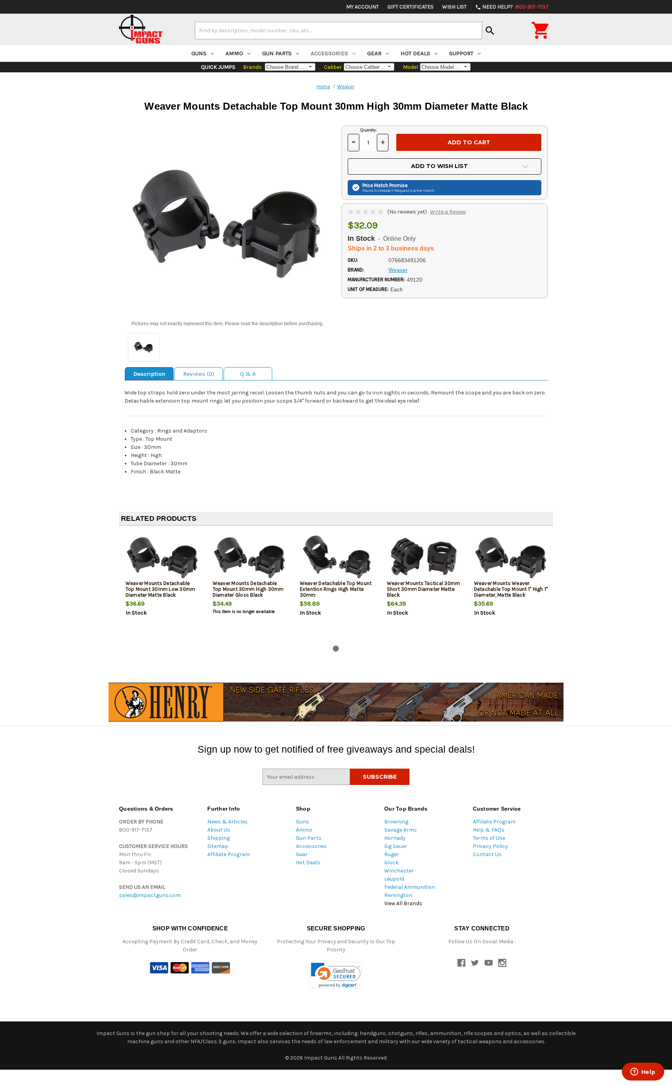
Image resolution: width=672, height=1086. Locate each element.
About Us (218, 830)
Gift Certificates (410, 7)
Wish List (454, 7)
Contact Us (487, 854)
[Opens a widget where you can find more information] (642, 1072)
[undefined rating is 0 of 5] (366, 211)
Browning (396, 821)
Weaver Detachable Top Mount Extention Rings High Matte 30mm (336, 589)
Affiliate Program (228, 854)
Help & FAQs (488, 830)
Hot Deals (415, 53)
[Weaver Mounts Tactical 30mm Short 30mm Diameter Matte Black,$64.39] (424, 557)
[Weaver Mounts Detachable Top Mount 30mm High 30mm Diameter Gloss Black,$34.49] (250, 557)
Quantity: (368, 130)
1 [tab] (336, 649)
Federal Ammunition (409, 887)
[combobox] (338, 30)
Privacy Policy (490, 846)
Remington (398, 895)
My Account (362, 7)
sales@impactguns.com (150, 895)
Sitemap (217, 846)
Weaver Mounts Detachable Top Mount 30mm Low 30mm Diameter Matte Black (161, 589)
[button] (336, 975)
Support (461, 53)
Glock (391, 862)
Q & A (248, 373)
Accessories (329, 53)
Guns (198, 53)
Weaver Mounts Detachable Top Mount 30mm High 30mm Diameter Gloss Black (248, 589)
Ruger (391, 854)
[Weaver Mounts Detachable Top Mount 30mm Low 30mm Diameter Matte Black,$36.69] (163, 557)
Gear (374, 53)
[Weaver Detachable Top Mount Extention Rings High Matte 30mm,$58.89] (337, 557)
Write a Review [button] (448, 211)
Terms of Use (489, 838)
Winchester (399, 870)
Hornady (395, 838)
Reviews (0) (198, 373)
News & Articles (227, 821)
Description (149, 373)
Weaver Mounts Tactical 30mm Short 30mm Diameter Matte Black (423, 589)
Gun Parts (277, 53)
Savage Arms (400, 830)
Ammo (234, 53)
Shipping (218, 838)
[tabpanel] (162, 587)
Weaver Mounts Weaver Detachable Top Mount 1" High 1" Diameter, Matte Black (511, 589)
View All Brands (403, 903)
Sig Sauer (395, 846)
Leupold (394, 879)
